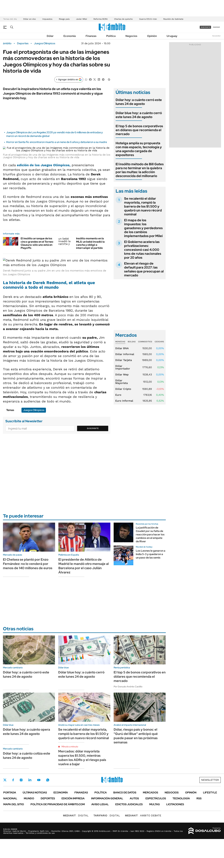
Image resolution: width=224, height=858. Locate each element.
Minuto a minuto (69, 746)
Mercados (150, 792)
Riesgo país (64, 19)
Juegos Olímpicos (44, 43)
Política (111, 36)
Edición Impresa (73, 798)
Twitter (5, 780)
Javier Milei (81, 19)
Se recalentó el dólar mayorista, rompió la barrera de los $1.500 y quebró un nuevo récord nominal (143, 206)
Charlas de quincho (123, 19)
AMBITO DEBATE (143, 815)
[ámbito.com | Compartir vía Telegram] (103, 79)
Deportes (22, 43)
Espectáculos (155, 798)
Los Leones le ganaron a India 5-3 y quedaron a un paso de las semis (150, 554)
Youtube (38, 780)
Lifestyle (210, 792)
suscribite (205, 27)
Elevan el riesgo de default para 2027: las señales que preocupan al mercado (144, 269)
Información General (107, 798)
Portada (9, 792)
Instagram (21, 779)
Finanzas (91, 36)
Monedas (120, 341)
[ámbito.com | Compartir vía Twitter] (94, 79)
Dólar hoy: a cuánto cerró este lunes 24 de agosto (139, 102)
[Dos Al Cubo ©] (204, 831)
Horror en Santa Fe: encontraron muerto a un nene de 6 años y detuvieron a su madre (56, 142)
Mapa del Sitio (13, 804)
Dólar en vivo (29, 19)
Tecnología (181, 798)
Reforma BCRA (100, 19)
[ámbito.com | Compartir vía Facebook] (90, 79)
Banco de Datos (124, 792)
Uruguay (172, 36)
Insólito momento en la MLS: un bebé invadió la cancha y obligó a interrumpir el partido (90, 243)
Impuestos (47, 19)
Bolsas (132, 341)
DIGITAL (76, 815)
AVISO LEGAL (100, 804)
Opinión (152, 36)
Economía (69, 36)
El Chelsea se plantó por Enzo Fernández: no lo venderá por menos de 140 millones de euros (27, 563)
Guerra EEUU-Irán (148, 19)
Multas (154, 804)
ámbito (7, 43)
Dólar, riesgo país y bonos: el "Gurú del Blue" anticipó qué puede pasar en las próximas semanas (136, 735)
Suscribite (93, 428)
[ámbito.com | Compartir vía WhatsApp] (86, 79)
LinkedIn (29, 779)
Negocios (131, 36)
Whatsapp (47, 779)
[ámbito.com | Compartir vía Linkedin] (99, 79)
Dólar (50, 36)
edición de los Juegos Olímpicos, (44, 165)
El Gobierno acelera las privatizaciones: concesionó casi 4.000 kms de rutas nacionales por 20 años (142, 250)
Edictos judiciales (129, 804)
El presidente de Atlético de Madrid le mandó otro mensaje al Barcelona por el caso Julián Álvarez (83, 565)
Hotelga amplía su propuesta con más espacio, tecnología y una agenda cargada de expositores (139, 149)
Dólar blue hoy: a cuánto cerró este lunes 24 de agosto (139, 115)
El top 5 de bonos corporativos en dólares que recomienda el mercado (139, 130)
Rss (199, 798)
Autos (134, 798)
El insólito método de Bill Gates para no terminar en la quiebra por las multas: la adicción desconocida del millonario (140, 170)
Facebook (13, 779)
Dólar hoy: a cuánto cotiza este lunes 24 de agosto (26, 755)
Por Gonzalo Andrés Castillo (128, 686)
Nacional (10, 798)
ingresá (216, 27)
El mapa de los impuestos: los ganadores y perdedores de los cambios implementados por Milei (143, 228)
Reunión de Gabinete (173, 19)
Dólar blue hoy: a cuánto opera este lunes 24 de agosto (26, 731)
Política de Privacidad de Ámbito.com (58, 804)
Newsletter (216, 36)
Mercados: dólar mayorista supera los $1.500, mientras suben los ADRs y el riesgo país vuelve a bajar (82, 757)
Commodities (145, 341)
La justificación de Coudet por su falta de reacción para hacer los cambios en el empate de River (150, 534)
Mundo (29, 798)
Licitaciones (175, 804)
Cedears (159, 341)
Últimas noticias (35, 792)
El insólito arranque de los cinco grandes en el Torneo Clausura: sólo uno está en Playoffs (37, 243)
